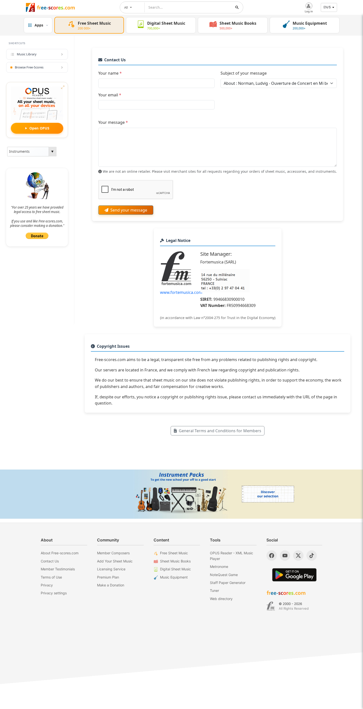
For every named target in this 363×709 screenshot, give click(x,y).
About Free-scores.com (60, 553)
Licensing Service (111, 569)
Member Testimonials (58, 569)
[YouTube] (285, 555)
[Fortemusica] (270, 606)
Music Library (27, 54)
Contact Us (50, 561)
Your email (109, 95)
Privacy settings (54, 593)
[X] (298, 555)
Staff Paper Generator (227, 582)
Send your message (128, 210)
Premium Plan (108, 577)
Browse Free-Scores (29, 67)
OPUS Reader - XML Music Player (231, 555)
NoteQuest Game (224, 575)
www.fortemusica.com (181, 292)
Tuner (214, 590)
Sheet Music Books (175, 561)
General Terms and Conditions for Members (220, 430)
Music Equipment (174, 577)
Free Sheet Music (174, 553)
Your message (113, 122)
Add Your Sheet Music (115, 561)
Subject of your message (244, 73)
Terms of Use (51, 577)
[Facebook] (271, 555)
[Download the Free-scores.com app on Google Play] (294, 574)
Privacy (47, 585)
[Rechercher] (237, 7)
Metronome (219, 566)
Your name (110, 73)
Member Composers (113, 553)
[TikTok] (311, 555)
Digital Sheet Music (175, 569)
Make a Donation (110, 585)
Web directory (221, 599)
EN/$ (327, 7)
